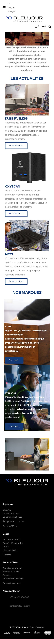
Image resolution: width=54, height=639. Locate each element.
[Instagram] (22, 490)
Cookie (6, 546)
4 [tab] (30, 472)
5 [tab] (32, 472)
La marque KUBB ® (11, 513)
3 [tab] (27, 472)
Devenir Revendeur (11, 583)
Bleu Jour (7, 510)
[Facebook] (16, 490)
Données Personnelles (13, 543)
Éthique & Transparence (13, 521)
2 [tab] (24, 472)
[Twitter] (28, 490)
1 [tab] (21, 472)
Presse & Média (10, 526)
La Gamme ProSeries (12, 517)
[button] (16, 145)
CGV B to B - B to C (11, 539)
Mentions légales (10, 550)
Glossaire (7, 554)
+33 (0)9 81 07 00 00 (19, 597)
